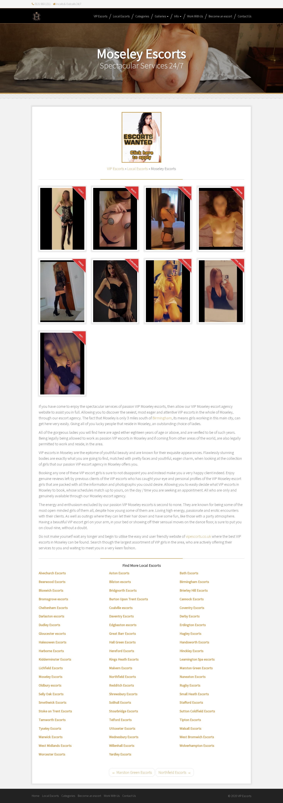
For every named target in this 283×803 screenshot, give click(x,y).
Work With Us (195, 16)
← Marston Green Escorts (132, 772)
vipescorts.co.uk (198, 536)
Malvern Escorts (120, 668)
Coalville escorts (121, 607)
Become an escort (220, 16)
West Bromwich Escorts (197, 737)
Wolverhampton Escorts (197, 745)
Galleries (161, 16)
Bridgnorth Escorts (123, 590)
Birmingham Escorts (194, 581)
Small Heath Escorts (194, 694)
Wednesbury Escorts (123, 737)
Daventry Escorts (121, 616)
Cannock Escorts (192, 599)
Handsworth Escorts (194, 642)
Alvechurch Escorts (52, 573)
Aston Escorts (119, 573)
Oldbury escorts (50, 685)
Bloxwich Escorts (51, 590)
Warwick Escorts (51, 737)
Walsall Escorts (190, 728)
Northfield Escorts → (174, 772)
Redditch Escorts (121, 685)
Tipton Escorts (190, 720)
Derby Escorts (190, 616)
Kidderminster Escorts (55, 659)
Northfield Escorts (122, 676)
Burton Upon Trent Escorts (128, 599)
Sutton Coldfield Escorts (197, 711)
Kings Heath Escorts (124, 659)
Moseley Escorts (50, 676)
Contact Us (244, 16)
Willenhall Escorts (121, 745)
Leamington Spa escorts (197, 659)
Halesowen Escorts (52, 642)
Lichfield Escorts (51, 668)
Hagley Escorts (190, 633)
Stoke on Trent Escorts (55, 711)
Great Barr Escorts (122, 633)
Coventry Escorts (192, 607)
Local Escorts (121, 16)
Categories (142, 16)
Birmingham (162, 417)
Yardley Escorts (120, 754)
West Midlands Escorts (55, 745)
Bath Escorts (189, 573)
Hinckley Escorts (191, 651)
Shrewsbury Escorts (123, 694)
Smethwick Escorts (52, 702)
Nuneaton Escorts (193, 676)
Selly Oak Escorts (51, 694)
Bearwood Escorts (52, 581)
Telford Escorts (120, 720)
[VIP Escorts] (36, 16)
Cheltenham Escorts (53, 607)
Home (35, 796)
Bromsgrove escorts (53, 599)
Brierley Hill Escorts (194, 590)
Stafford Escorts (191, 702)
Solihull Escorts (120, 702)
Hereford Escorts (121, 651)
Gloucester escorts (52, 633)
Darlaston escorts (51, 616)
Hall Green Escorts (122, 642)
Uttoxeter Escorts (122, 728)
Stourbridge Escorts (123, 711)
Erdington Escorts (193, 625)
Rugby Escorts (190, 685)
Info (176, 16)
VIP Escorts (100, 16)
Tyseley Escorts (50, 728)
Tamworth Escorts (52, 720)
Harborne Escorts (51, 651)
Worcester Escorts (52, 754)
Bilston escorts (120, 581)
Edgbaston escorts (122, 625)
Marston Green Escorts (196, 668)
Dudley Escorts (49, 625)
